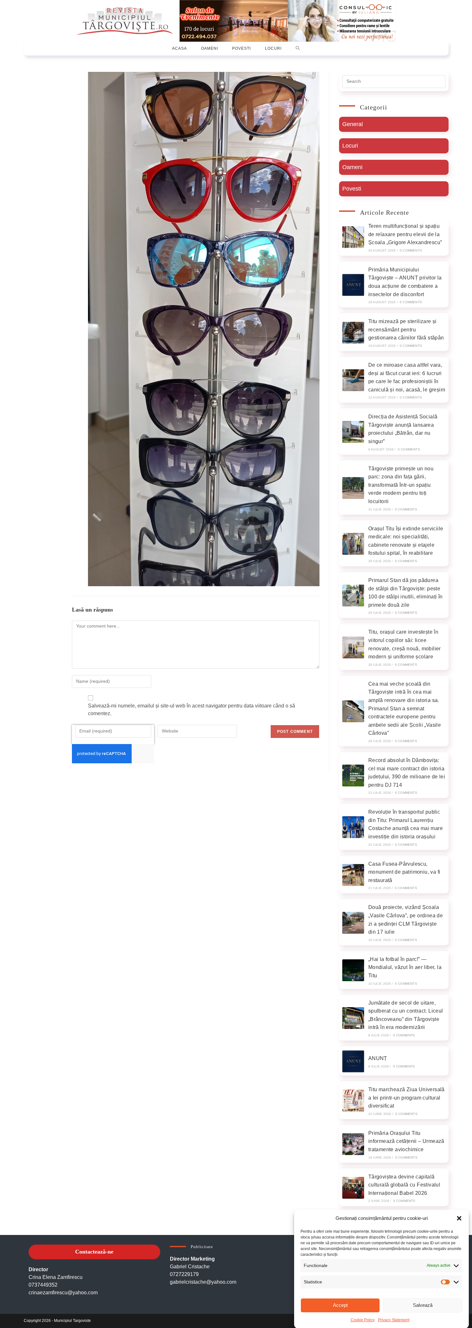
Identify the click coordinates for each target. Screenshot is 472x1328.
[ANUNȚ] (353, 1061)
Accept (340, 1305)
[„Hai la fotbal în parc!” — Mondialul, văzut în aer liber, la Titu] (353, 970)
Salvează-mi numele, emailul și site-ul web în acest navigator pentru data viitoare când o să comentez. (191, 709)
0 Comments (411, 250)
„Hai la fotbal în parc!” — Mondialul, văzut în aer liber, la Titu (404, 967)
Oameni (352, 167)
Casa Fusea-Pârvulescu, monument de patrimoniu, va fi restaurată (404, 872)
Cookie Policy (363, 1319)
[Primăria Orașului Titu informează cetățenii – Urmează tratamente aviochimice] (353, 1144)
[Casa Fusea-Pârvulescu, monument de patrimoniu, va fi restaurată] (353, 875)
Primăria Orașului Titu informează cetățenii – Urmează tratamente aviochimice (406, 1141)
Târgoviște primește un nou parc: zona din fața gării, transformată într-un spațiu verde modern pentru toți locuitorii (400, 485)
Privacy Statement (393, 1319)
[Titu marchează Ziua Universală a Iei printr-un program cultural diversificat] (353, 1100)
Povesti (351, 188)
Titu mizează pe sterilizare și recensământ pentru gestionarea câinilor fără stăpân (406, 329)
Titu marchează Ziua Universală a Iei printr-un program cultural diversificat (406, 1098)
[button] (459, 1218)
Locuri (350, 145)
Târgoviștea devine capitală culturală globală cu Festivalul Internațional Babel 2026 (404, 1185)
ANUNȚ (377, 1058)
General (352, 124)
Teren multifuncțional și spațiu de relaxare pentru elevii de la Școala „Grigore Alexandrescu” (405, 234)
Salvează (423, 1305)
